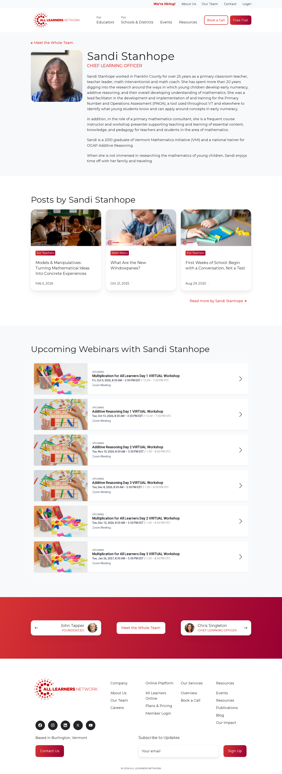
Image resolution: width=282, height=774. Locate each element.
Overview (189, 693)
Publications (227, 708)
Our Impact (226, 723)
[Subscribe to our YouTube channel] (90, 725)
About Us (188, 4)
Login (247, 4)
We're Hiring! (164, 4)
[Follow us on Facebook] (40, 725)
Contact (230, 4)
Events (166, 22)
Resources (188, 22)
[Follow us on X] (78, 725)
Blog (220, 715)
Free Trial (240, 20)
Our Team (210, 4)
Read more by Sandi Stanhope (216, 301)
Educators (105, 20)
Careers (117, 708)
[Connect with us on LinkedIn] (65, 725)
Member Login (158, 713)
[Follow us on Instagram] (53, 725)
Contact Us (49, 751)
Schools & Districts (137, 20)
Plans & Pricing (159, 706)
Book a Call (216, 20)
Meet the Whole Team (53, 43)
